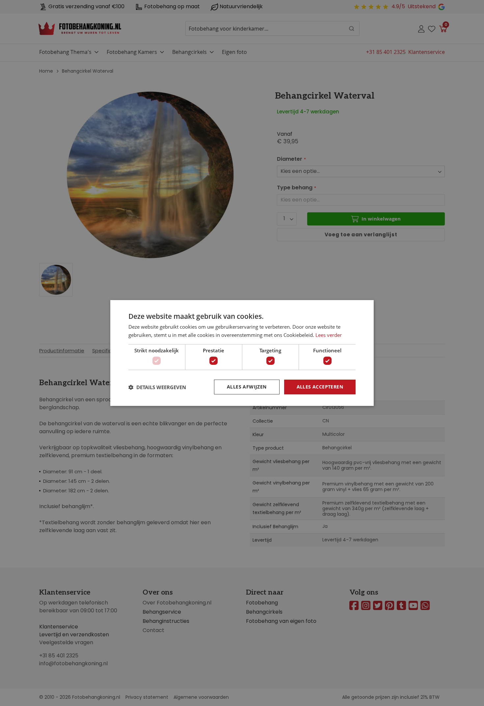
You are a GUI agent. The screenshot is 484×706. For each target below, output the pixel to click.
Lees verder (328, 335)
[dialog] (242, 353)
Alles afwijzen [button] (247, 387)
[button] (157, 387)
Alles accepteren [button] (320, 387)
